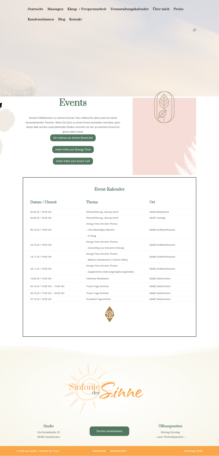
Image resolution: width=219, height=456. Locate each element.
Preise (179, 9)
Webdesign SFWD (193, 450)
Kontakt (75, 20)
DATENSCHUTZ (118, 450)
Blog (61, 20)
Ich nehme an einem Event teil (73, 138)
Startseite (35, 9)
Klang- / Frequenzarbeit (86, 9)
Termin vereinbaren (109, 431)
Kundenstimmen (41, 20)
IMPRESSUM (99, 450)
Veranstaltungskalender (129, 9)
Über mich (161, 9)
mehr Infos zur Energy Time (73, 149)
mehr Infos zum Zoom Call (73, 161)
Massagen (55, 9)
